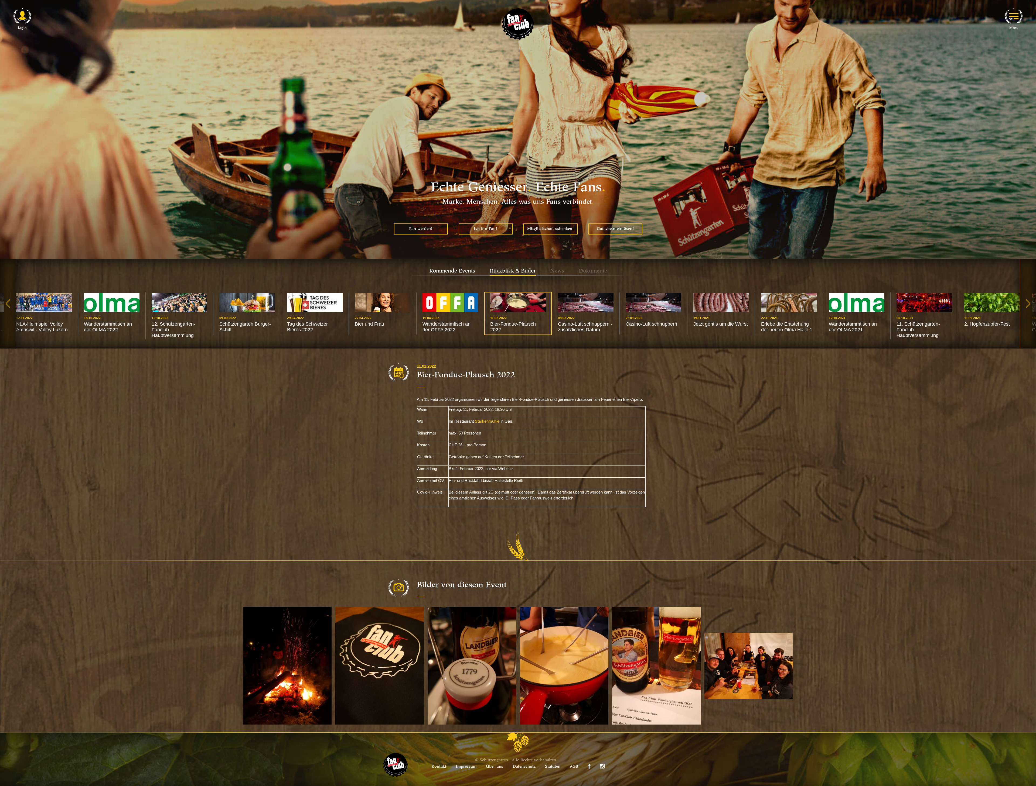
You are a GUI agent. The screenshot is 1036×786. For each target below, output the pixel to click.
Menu (1013, 28)
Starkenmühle (487, 421)
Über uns (494, 767)
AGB (574, 767)
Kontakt (438, 767)
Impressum (466, 767)
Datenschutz (524, 767)
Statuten (552, 767)
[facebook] (589, 766)
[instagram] (602, 766)
